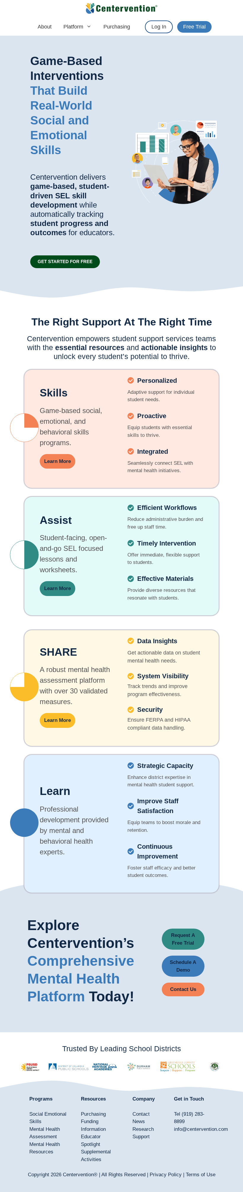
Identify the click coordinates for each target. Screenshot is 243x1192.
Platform (73, 27)
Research (143, 1129)
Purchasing (116, 27)
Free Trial (194, 27)
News (138, 1121)
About (45, 27)
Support (141, 1136)
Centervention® (80, 1174)
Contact (141, 1114)
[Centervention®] (121, 9)
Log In (158, 27)
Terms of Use (200, 1174)
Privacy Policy (166, 1174)
